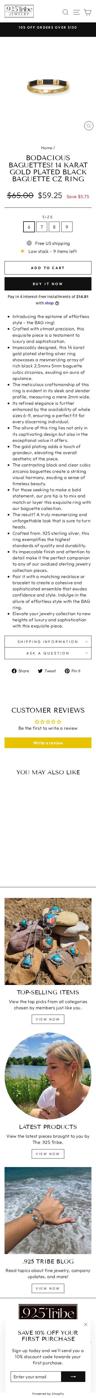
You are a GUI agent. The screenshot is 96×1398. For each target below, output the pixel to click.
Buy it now (48, 284)
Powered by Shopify (48, 1393)
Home (47, 147)
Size (48, 217)
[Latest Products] (48, 1076)
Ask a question (48, 653)
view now (48, 1019)
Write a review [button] (48, 742)
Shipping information (48, 641)
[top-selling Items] (48, 941)
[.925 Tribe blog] (48, 1210)
